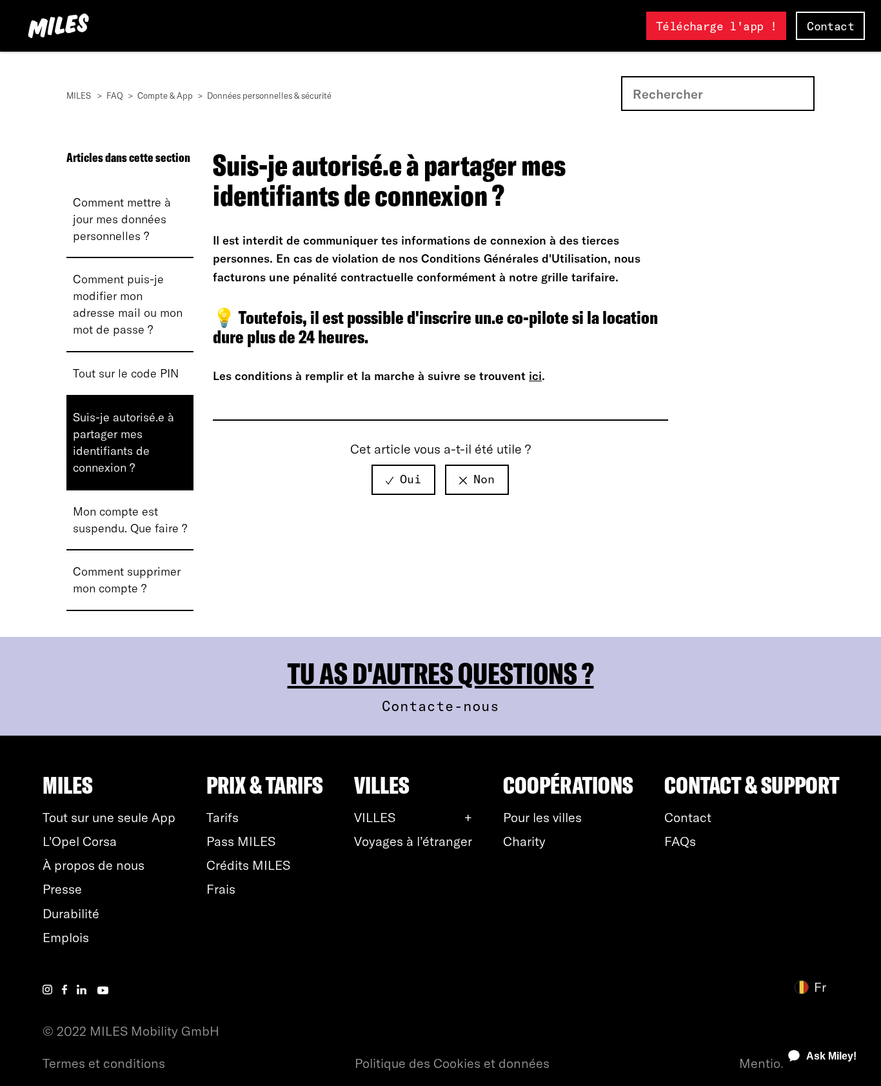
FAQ (114, 95)
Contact (830, 26)
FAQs (680, 841)
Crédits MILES (248, 865)
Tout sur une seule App (109, 817)
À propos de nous (93, 865)
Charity (524, 841)
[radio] (403, 479)
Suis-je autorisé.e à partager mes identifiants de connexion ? (123, 442)
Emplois (66, 937)
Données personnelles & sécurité (269, 95)
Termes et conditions (104, 1063)
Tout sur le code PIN (126, 373)
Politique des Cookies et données (452, 1063)
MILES (78, 95)
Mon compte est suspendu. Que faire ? (130, 520)
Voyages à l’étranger (413, 841)
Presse (62, 889)
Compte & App (165, 95)
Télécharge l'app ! (716, 26)
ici (535, 375)
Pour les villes (542, 817)
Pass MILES (240, 841)
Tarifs (222, 817)
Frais (220, 889)
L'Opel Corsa (80, 841)
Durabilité (71, 913)
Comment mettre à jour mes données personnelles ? (122, 219)
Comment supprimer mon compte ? (127, 580)
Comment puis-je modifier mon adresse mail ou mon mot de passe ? (128, 304)
